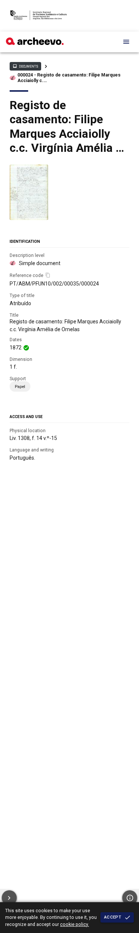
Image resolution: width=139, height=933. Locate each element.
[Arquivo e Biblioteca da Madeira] (35, 43)
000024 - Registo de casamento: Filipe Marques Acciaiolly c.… (68, 77)
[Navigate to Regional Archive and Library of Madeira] (38, 15)
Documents (25, 66)
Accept (112, 917)
